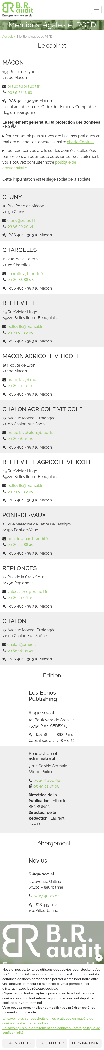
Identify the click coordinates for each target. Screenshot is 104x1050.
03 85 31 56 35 (20, 597)
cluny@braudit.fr (22, 220)
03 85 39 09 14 (20, 226)
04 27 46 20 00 (46, 896)
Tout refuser (52, 1043)
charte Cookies (80, 142)
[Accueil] (52, 947)
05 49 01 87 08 (46, 786)
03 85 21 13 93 (19, 92)
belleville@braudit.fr (25, 326)
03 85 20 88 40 (20, 544)
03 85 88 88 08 (20, 279)
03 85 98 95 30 (20, 438)
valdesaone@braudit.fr (27, 591)
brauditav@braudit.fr (25, 379)
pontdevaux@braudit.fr (27, 538)
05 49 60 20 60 (46, 780)
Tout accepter (18, 1043)
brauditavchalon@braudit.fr (31, 432)
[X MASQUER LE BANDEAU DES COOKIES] (99, 958)
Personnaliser (85, 1043)
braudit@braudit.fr (23, 86)
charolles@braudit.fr (25, 273)
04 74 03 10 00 (20, 332)
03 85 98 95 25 (20, 650)
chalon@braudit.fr (23, 644)
